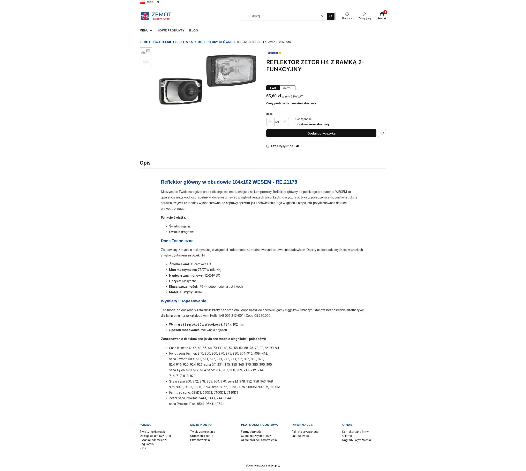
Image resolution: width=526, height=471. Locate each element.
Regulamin (147, 444)
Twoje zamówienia (202, 431)
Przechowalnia (200, 440)
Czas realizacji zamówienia (259, 440)
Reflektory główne (215, 42)
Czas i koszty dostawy (256, 435)
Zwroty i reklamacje (153, 431)
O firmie (347, 435)
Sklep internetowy (261, 465)
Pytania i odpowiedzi (153, 440)
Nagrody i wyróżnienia (356, 440)
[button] (331, 16)
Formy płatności (251, 431)
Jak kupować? (301, 435)
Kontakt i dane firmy (355, 431)
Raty (143, 448)
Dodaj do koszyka (321, 133)
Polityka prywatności (305, 431)
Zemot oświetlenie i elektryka (166, 42)
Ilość (269, 113)
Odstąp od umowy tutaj (155, 435)
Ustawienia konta (201, 435)
